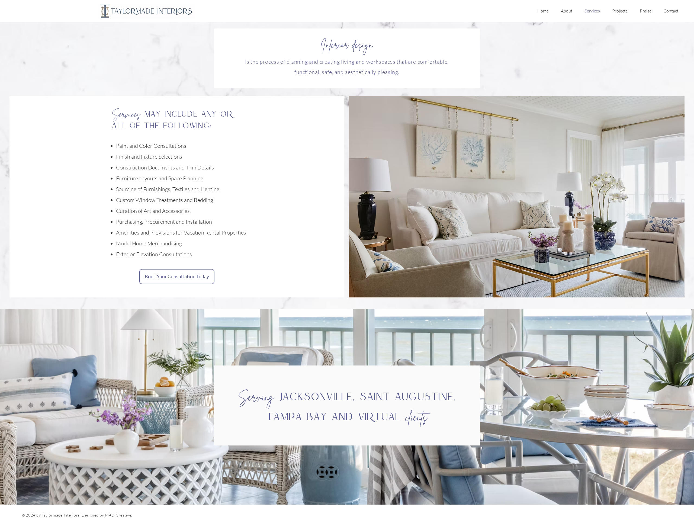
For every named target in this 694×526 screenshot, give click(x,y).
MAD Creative (118, 515)
